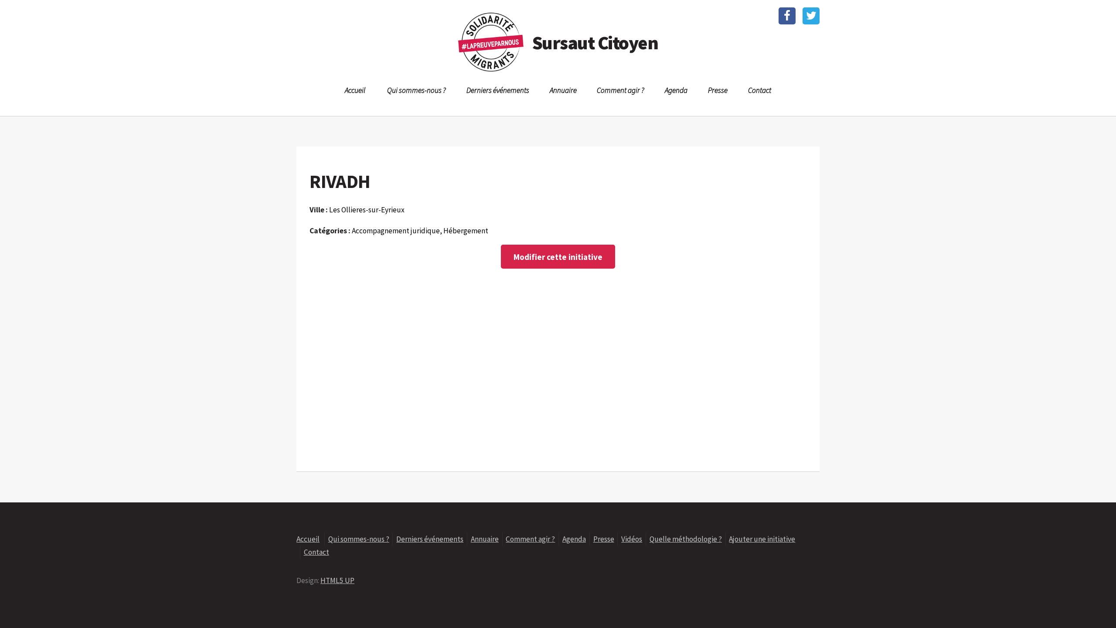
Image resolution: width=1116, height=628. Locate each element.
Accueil (355, 90)
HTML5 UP (337, 580)
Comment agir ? (620, 90)
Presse (718, 90)
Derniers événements (497, 90)
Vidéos (631, 539)
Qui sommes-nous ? (416, 90)
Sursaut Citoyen (595, 43)
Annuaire (563, 90)
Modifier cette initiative (558, 257)
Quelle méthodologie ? (686, 539)
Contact (759, 90)
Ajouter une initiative (762, 539)
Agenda (676, 90)
